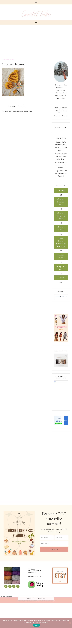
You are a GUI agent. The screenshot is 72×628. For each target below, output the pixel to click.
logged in (14, 111)
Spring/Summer (61, 267)
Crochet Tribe (36, 15)
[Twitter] (6, 586)
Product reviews (60, 256)
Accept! (36, 625)
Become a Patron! (60, 116)
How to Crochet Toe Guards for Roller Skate (61, 156)
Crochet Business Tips (61, 202)
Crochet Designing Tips (61, 216)
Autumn (61, 190)
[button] (36, 2)
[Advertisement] (36, 43)
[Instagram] (14, 586)
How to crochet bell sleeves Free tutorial (61, 164)
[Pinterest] (10, 586)
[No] (70, 623)
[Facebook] (18, 586)
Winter (61, 277)
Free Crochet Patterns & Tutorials (61, 242)
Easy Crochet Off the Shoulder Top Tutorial (61, 173)
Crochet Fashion (60, 228)
